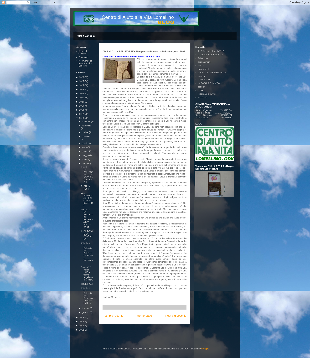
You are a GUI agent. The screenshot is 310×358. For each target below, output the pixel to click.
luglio (84, 147)
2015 (81, 317)
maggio (85, 155)
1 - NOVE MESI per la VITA (211, 51)
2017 (81, 114)
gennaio (86, 312)
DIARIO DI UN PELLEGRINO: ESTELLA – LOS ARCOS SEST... (87, 218)
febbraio (86, 308)
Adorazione (203, 58)
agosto (85, 143)
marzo (85, 163)
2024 (81, 85)
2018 (81, 110)
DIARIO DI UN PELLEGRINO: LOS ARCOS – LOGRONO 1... (87, 174)
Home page (144, 315)
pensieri (201, 87)
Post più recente (113, 315)
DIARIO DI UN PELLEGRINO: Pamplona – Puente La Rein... (87, 295)
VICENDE (202, 97)
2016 (81, 118)
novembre (86, 126)
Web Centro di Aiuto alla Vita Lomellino (85, 63)
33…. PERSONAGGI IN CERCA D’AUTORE (87, 199)
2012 (81, 330)
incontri (201, 76)
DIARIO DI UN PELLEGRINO (212, 72)
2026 (81, 77)
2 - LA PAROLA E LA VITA (210, 54)
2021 (81, 97)
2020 (81, 102)
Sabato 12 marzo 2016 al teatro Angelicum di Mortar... (87, 273)
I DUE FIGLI (87, 284)
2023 (81, 89)
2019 (81, 106)
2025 (81, 81)
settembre (86, 136)
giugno (85, 151)
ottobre (85, 132)
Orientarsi (83, 57)
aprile (85, 159)
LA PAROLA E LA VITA (209, 83)
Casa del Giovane (82, 52)
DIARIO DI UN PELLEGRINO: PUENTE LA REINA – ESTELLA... (87, 253)
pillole (200, 90)
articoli (201, 65)
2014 (81, 321)
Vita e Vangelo (86, 36)
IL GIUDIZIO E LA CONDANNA (87, 235)
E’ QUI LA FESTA (85, 187)
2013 (81, 325)
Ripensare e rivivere (207, 94)
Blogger (204, 349)
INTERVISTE (204, 79)
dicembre (86, 121)
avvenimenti (203, 69)
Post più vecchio (175, 315)
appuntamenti (204, 62)
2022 (81, 93)
